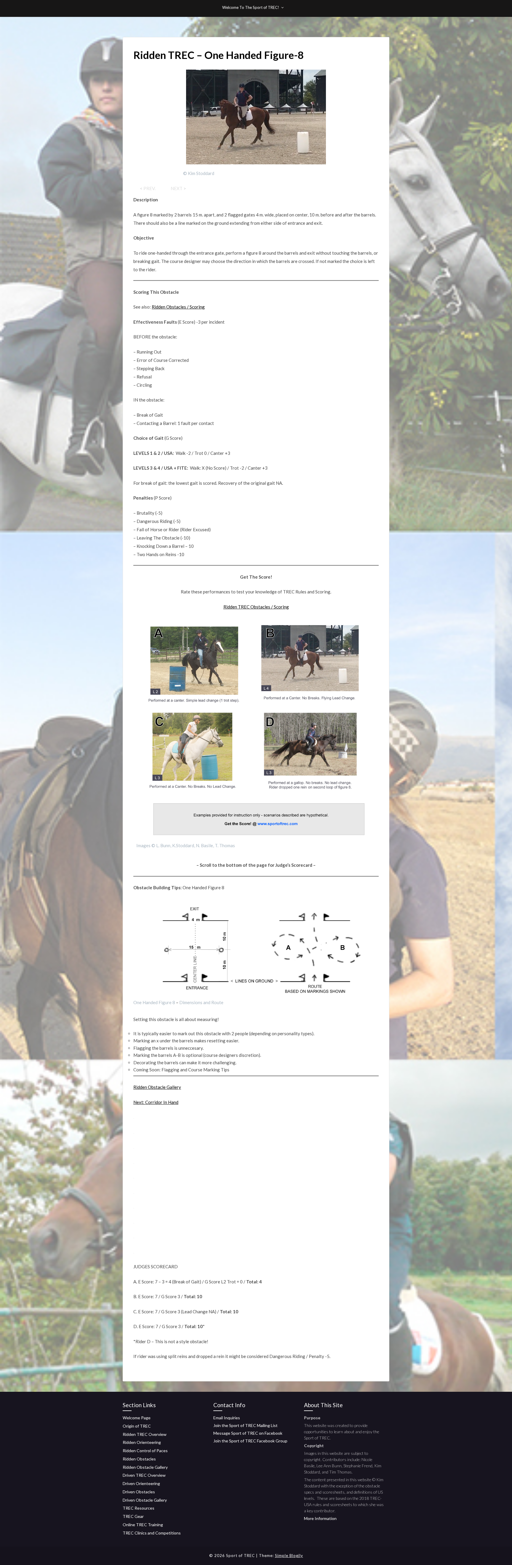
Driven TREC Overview (144, 1475)
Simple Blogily (289, 1555)
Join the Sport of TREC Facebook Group (250, 1440)
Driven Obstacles (139, 1491)
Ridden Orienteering (142, 1442)
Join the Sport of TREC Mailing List (245, 1425)
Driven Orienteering (141, 1483)
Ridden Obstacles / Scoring (178, 306)
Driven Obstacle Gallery (145, 1500)
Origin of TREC (137, 1425)
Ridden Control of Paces (145, 1450)
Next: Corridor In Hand (155, 1102)
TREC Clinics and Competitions (152, 1532)
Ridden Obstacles (139, 1458)
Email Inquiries (226, 1417)
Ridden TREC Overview (145, 1434)
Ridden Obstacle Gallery (157, 1087)
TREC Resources (138, 1508)
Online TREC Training (143, 1524)
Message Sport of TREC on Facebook (247, 1433)
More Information (320, 1518)
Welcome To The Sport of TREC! (250, 7)
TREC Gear (133, 1516)
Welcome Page (137, 1417)
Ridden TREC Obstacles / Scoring (256, 606)
